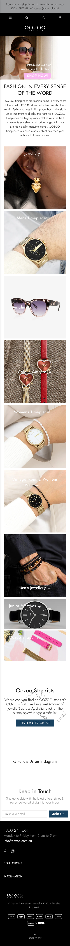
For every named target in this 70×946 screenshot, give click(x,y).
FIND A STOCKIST (35, 723)
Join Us (58, 814)
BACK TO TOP (35, 938)
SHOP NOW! (37, 76)
